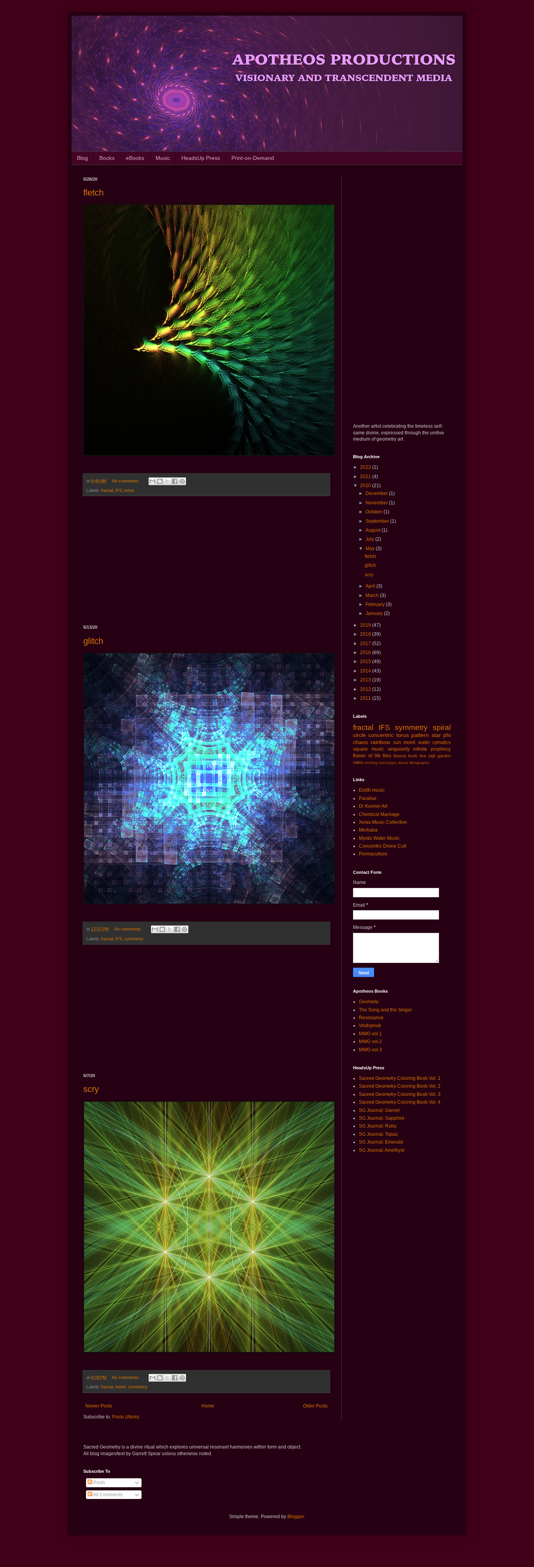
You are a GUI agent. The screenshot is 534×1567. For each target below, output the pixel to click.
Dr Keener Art (373, 806)
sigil (431, 755)
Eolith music (372, 790)
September (378, 521)
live (423, 755)
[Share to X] (167, 481)
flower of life (367, 755)
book (413, 755)
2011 (366, 698)
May (371, 548)
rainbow (380, 742)
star (436, 735)
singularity (399, 749)
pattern (420, 735)
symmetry (133, 938)
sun (397, 742)
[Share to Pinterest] (182, 481)
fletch (93, 192)
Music (163, 158)
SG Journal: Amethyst (381, 1150)
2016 (366, 652)
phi (447, 735)
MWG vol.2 (370, 1041)
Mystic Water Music (379, 838)
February (376, 604)
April (371, 586)
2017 (366, 643)
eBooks (135, 158)
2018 (366, 634)
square (360, 749)
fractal (107, 490)
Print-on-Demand (252, 158)
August (374, 530)
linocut (400, 755)
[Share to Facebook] (175, 481)
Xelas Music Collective (383, 822)
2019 (366, 625)
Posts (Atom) (125, 1417)
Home (207, 1406)
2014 (366, 671)
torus (129, 490)
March (373, 595)
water (424, 742)
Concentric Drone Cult (382, 846)
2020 (366, 485)
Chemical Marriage (379, 814)
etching (371, 762)
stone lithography (413, 762)
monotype (388, 762)
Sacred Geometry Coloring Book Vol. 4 (400, 1102)
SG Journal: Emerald (381, 1142)
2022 (366, 467)
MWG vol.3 (370, 1049)
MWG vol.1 (370, 1033)
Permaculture (373, 854)
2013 (366, 680)
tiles (387, 755)
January (375, 613)
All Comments (107, 1494)
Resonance (371, 1017)
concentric (381, 735)
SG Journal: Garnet (379, 1110)
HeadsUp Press (200, 158)
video (358, 762)
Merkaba (368, 830)
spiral (442, 727)
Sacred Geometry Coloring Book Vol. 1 (400, 1078)
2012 (366, 689)
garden (444, 755)
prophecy (441, 749)
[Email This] (152, 481)
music (377, 749)
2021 (366, 476)
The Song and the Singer (385, 1010)
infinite (420, 749)
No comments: (126, 481)
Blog (82, 158)
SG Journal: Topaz (378, 1134)
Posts (98, 1482)
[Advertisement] (206, 560)
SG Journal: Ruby (377, 1126)
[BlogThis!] (160, 481)
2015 (366, 661)
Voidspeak (370, 1025)
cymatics (441, 742)
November (377, 503)
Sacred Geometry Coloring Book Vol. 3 (400, 1094)
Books (107, 158)
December (377, 493)
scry (91, 1089)
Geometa (368, 1001)
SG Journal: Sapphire (382, 1118)
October (374, 512)
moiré (120, 1386)
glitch (93, 641)
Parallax (367, 798)
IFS (118, 490)
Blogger (295, 1516)
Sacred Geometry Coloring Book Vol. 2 (400, 1086)
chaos (360, 742)
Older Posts (315, 1406)
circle (359, 735)
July (370, 539)
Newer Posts (98, 1406)
